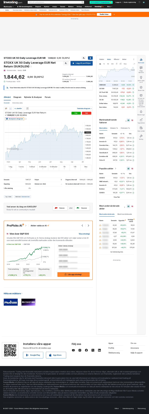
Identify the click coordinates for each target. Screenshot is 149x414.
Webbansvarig (114, 353)
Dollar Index (103, 103)
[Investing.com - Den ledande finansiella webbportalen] (13, 2)
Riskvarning (142, 408)
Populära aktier (106, 168)
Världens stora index (30, 10)
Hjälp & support (136, 353)
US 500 (101, 88)
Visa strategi (84, 234)
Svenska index (17, 10)
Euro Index (103, 107)
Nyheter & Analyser (33, 97)
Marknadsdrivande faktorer (108, 121)
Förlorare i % (125, 128)
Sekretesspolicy (128, 408)
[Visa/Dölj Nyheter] (27, 108)
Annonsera (135, 348)
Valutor (101, 59)
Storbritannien (25, 196)
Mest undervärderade (107, 214)
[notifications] (139, 2)
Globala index (74, 10)
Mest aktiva (103, 128)
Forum (48, 97)
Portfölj (111, 348)
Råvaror (116, 59)
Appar (110, 343)
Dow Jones (103, 96)
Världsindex (43, 10)
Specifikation (85, 10)
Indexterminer (53, 10)
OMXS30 (102, 85)
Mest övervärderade (124, 214)
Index (7, 10)
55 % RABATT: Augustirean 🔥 (101, 2)
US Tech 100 (103, 92)
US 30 (101, 100)
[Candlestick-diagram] (6, 108)
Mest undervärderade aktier (109, 207)
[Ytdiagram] (10, 108)
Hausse (84, 208)
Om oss (133, 343)
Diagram (17, 97)
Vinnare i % (114, 128)
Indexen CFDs (63, 10)
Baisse (61, 208)
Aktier (124, 59)
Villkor (117, 408)
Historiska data (17, 103)
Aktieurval (88, 6)
